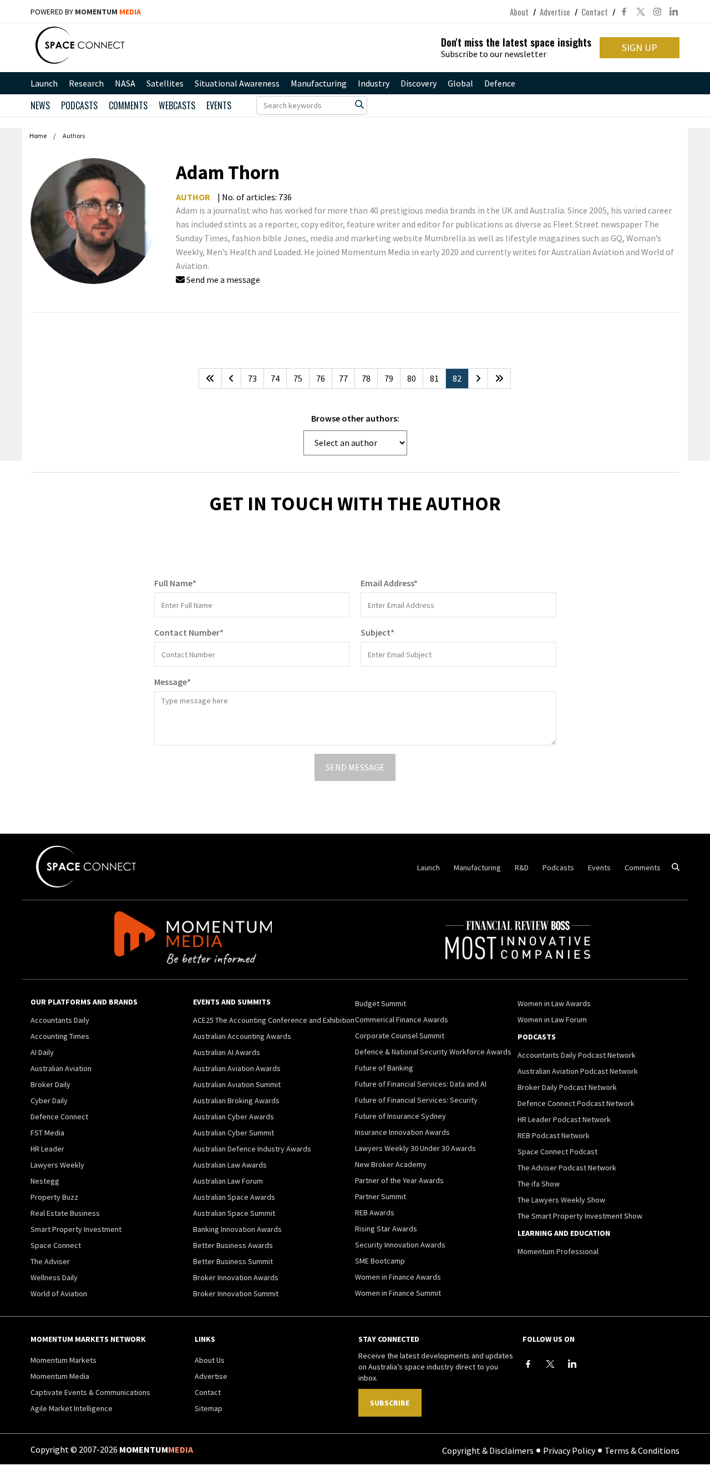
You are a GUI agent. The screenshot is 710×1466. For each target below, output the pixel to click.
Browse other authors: (355, 418)
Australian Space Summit (234, 1213)
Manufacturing (319, 83)
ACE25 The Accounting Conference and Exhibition (273, 1020)
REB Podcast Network (554, 1135)
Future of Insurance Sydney (400, 1116)
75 (297, 378)
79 (388, 378)
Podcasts (558, 868)
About (519, 12)
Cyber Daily (49, 1100)
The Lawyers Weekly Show (561, 1200)
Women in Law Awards (554, 1003)
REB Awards (374, 1213)
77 (343, 378)
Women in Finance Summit (398, 1293)
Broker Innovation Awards (235, 1277)
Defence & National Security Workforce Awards (433, 1052)
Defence (499, 83)
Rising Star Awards (386, 1229)
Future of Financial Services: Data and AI (420, 1084)
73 (252, 378)
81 (434, 378)
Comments (128, 105)
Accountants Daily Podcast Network (577, 1055)
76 (320, 378)
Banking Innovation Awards (237, 1229)
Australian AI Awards (226, 1052)
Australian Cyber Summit (233, 1133)
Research (86, 83)
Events (218, 105)
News (40, 105)
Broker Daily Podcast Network (567, 1087)
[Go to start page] (210, 378)
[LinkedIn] (572, 1363)
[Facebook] (528, 1363)
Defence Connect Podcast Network (576, 1103)
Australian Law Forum (228, 1181)
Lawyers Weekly (57, 1165)
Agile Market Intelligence (72, 1408)
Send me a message (222, 279)
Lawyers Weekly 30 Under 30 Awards (415, 1148)
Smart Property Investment (76, 1229)
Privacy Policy (569, 1450)
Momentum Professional (558, 1251)
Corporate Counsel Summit (399, 1036)
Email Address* (389, 583)
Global (460, 83)
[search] (359, 104)
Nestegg (45, 1181)
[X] (550, 1363)
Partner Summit (380, 1196)
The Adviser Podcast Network (567, 1168)
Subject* (377, 632)
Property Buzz (54, 1197)
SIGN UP (639, 47)
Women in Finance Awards (398, 1277)
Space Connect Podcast (557, 1151)
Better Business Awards (233, 1245)
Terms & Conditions (642, 1450)
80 (411, 378)
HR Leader (47, 1149)
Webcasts (177, 105)
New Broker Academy (391, 1164)
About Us (210, 1360)
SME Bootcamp (380, 1261)
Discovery (418, 83)
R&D (522, 868)
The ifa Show (539, 1184)
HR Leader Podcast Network (564, 1119)
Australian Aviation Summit (237, 1084)
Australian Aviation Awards (237, 1068)
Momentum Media (60, 1376)
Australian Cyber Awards (233, 1117)
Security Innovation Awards (400, 1245)
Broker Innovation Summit (235, 1293)
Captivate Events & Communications (90, 1392)
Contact (594, 12)
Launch (44, 83)
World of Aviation (59, 1293)
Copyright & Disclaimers (488, 1450)
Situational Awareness (237, 83)
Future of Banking (384, 1068)
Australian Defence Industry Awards (252, 1149)
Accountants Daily (60, 1020)
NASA (125, 83)
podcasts (79, 105)
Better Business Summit (233, 1261)
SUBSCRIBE (389, 1403)
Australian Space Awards (234, 1197)
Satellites (165, 83)
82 (457, 378)
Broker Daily (50, 1084)
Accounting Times (60, 1036)
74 (275, 378)
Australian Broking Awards (236, 1100)
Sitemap (208, 1408)
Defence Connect (59, 1117)
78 (366, 378)
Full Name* (175, 583)
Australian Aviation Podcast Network (578, 1071)
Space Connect (56, 1245)
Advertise (555, 12)
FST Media (47, 1133)
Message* (172, 681)
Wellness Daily (54, 1277)
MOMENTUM (108, 12)
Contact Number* (189, 632)
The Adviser (50, 1261)
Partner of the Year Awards (399, 1180)
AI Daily (42, 1052)
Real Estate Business (65, 1213)
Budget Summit (380, 1003)
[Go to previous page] (231, 378)
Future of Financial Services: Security (416, 1100)
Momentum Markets (64, 1360)
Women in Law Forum (552, 1019)
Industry (373, 83)
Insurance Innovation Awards (402, 1132)
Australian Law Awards (230, 1165)
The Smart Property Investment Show (580, 1216)
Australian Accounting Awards (242, 1036)
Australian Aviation (61, 1068)
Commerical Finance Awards (401, 1019)
